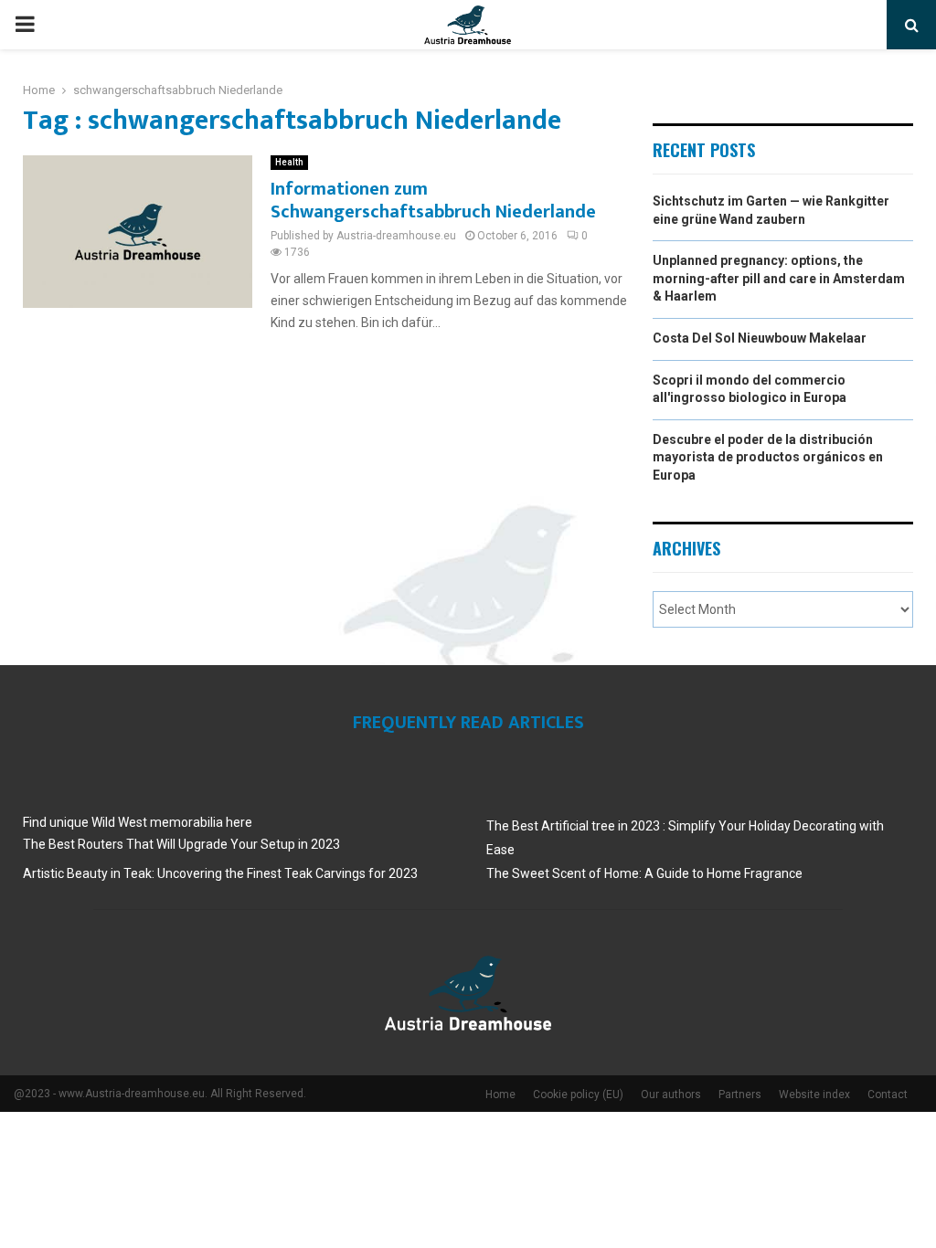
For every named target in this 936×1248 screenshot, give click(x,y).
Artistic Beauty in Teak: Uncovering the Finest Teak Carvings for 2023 (220, 873)
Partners (739, 1094)
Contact (887, 1094)
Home (500, 1094)
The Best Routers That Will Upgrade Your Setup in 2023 (181, 844)
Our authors (671, 1094)
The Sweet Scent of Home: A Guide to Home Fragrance (644, 873)
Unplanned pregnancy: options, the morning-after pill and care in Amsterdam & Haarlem (779, 278)
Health (289, 162)
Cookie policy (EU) (578, 1094)
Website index (814, 1094)
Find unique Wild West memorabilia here (137, 822)
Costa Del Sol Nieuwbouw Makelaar (760, 338)
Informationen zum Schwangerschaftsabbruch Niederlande (433, 200)
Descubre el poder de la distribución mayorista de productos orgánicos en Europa (768, 457)
